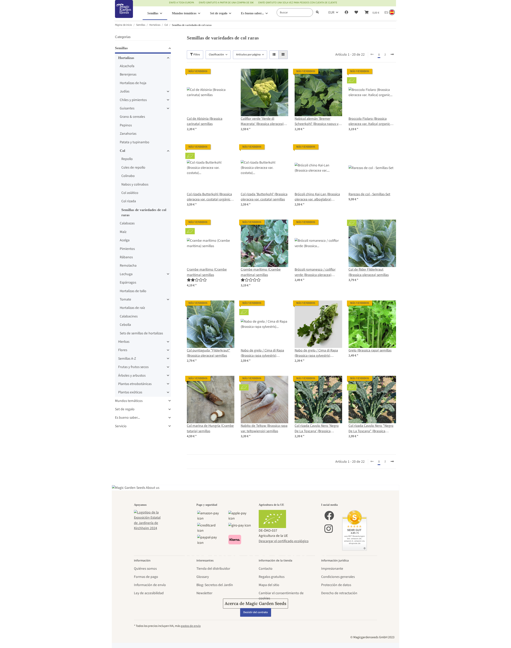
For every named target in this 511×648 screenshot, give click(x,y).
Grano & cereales (132, 116)
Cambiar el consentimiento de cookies (281, 596)
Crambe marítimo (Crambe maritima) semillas (207, 272)
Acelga (125, 240)
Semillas (121, 48)
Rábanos (126, 257)
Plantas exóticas (130, 392)
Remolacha (128, 265)
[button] (346, 12)
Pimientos (127, 248)
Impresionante (332, 568)
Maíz (123, 231)
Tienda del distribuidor (213, 568)
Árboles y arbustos (132, 375)
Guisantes (127, 108)
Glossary (202, 576)
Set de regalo (125, 409)
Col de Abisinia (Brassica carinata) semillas (204, 121)
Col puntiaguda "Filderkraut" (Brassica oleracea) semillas (208, 353)
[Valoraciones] (197, 280)
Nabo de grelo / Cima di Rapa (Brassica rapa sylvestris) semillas (316, 353)
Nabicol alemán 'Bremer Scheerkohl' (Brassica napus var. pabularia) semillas (318, 121)
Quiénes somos (145, 568)
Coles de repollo (133, 167)
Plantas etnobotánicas (135, 383)
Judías (124, 91)
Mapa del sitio (269, 584)
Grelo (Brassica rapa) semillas (370, 350)
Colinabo (128, 175)
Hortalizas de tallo (133, 291)
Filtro (196, 55)
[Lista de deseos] (356, 12)
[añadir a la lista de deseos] (227, 75)
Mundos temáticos (129, 400)
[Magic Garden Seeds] (124, 13)
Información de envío (150, 584)
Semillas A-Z (127, 358)
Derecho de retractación (339, 593)
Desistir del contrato (255, 612)
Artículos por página (248, 55)
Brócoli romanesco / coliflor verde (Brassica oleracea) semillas (315, 272)
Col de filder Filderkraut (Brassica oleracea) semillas (369, 272)
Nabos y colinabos (134, 184)
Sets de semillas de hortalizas (141, 333)
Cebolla (125, 324)
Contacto (265, 568)
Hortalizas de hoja (133, 83)
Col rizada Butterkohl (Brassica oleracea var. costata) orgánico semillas (209, 197)
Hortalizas (126, 58)
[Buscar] (317, 12)
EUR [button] (331, 12)
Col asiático (129, 192)
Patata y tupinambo (134, 142)
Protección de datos (336, 584)
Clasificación (216, 55)
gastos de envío (191, 626)
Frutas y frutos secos (133, 366)
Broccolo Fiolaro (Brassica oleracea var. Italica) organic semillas (369, 121)
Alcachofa (127, 66)
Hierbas (123, 341)
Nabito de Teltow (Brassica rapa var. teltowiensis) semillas (264, 428)
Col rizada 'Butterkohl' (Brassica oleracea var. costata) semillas (264, 197)
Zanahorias (128, 133)
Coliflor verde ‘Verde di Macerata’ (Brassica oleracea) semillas (262, 121)
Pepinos (126, 125)
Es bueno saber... (127, 417)
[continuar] (392, 54)
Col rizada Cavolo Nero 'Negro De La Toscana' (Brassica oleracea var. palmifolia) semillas (317, 428)
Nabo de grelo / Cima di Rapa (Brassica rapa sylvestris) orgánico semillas (262, 353)
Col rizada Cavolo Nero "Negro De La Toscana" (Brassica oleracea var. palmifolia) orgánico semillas (371, 428)
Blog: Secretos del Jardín (214, 584)
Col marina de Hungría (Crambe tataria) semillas (210, 428)
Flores (122, 350)
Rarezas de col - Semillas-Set (369, 194)
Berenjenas (128, 74)
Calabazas (127, 223)
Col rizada (128, 201)
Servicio (121, 426)
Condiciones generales (338, 576)
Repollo (127, 158)
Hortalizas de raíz (132, 307)
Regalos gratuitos (271, 576)
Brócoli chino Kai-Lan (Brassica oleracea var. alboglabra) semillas (317, 197)
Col (122, 151)
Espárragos (128, 282)
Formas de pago (146, 576)
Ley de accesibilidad (149, 593)
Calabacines (129, 316)
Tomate (125, 299)
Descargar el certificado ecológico (284, 541)
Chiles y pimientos (133, 99)
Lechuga (126, 274)
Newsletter (204, 593)
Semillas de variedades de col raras (143, 212)
